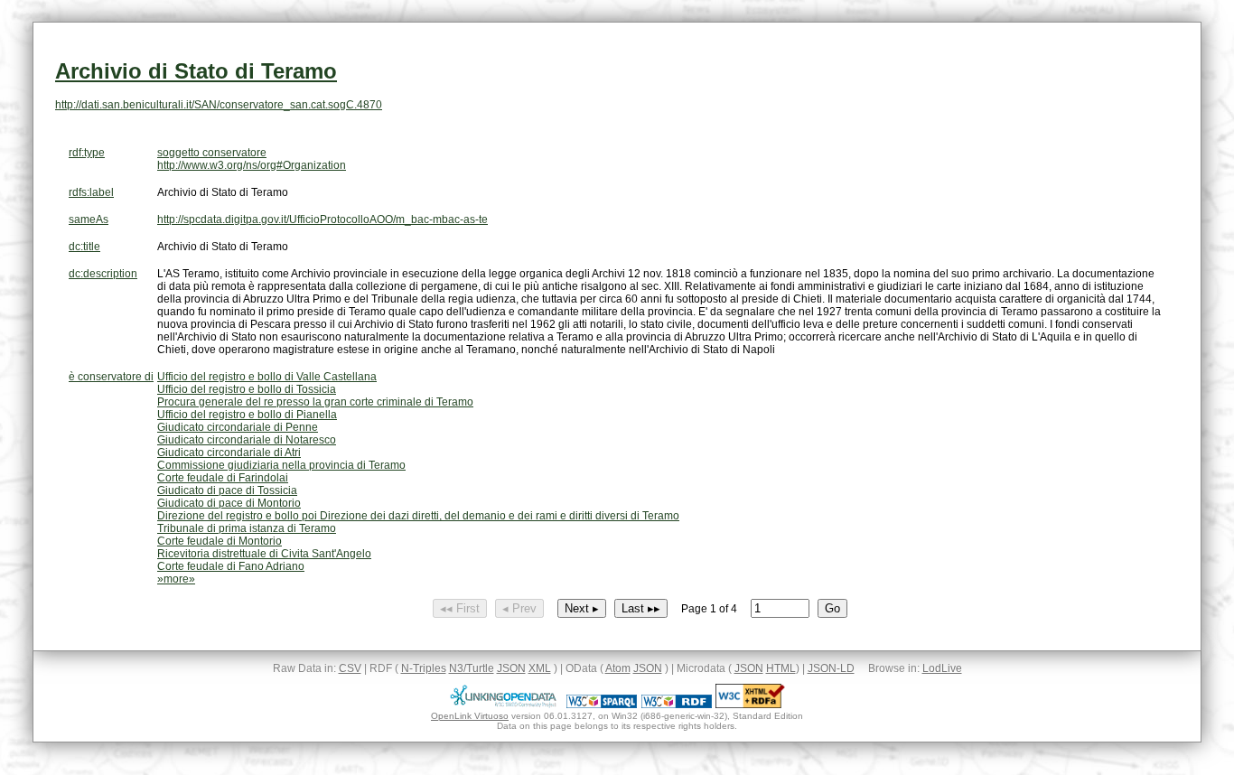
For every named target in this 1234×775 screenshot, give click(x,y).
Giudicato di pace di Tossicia (227, 490)
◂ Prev (519, 608)
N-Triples (423, 668)
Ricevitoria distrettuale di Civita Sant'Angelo (264, 553)
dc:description (103, 273)
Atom (618, 668)
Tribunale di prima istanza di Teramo (246, 528)
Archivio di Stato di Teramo (196, 71)
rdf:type (87, 152)
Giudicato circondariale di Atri (229, 452)
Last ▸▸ (641, 608)
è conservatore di (111, 376)
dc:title (84, 246)
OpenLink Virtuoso (470, 716)
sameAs (88, 219)
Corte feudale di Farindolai (222, 478)
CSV (350, 668)
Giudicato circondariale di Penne (237, 427)
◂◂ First (460, 608)
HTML (781, 668)
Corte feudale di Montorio (219, 541)
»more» (176, 579)
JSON (511, 668)
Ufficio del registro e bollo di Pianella (247, 414)
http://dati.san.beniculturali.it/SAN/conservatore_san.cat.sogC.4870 (218, 104)
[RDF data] (676, 704)
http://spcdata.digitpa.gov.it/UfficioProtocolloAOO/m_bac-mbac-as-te (322, 219)
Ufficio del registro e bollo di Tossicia (246, 389)
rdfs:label (91, 192)
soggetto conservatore (211, 152)
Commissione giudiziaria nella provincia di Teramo (281, 465)
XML (539, 668)
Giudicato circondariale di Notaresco (246, 440)
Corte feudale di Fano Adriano (230, 566)
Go (832, 608)
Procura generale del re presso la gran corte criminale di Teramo (315, 402)
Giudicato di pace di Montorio (229, 503)
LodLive (942, 668)
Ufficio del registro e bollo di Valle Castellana (267, 376)
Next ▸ (582, 608)
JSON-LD (831, 668)
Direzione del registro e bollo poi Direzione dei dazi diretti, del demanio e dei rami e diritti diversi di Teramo (418, 515)
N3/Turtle (471, 668)
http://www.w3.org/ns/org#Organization (251, 165)
